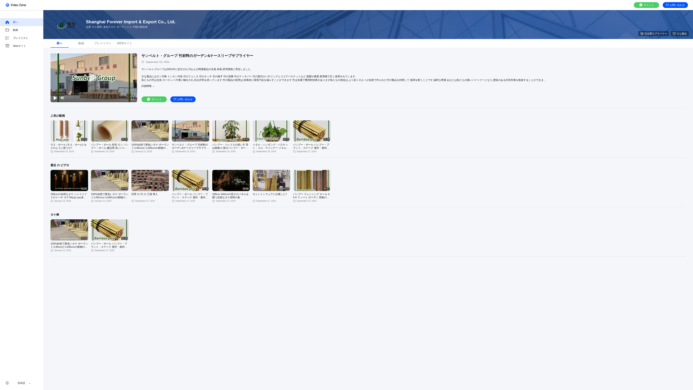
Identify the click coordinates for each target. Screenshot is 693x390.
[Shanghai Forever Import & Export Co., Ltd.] (67, 24)
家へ (15, 22)
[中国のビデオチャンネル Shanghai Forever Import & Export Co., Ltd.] (15, 5)
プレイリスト (20, 37)
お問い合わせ (677, 5)
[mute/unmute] (62, 98)
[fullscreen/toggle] (132, 98)
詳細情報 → (148, 85)
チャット (649, 5)
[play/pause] (55, 98)
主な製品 (682, 33)
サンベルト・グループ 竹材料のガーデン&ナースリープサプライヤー (197, 56)
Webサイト (19, 45)
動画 (15, 30)
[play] (93, 77)
